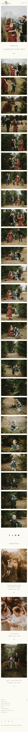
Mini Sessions (5, 703)
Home (3, 699)
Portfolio (4, 712)
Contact (4, 701)
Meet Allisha (5, 705)
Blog (2, 706)
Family (14, 53)
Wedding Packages (7, 710)
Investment (5, 708)
